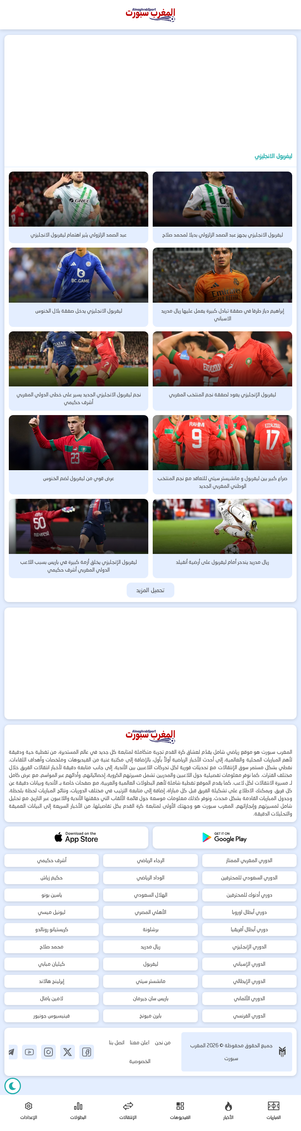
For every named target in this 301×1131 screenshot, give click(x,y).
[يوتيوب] (29, 1052)
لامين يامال (51, 998)
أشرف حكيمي (51, 860)
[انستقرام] (48, 1052)
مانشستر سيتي (151, 981)
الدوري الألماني (249, 998)
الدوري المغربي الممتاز (249, 860)
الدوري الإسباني (249, 964)
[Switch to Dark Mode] (12, 1086)
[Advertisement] (150, 90)
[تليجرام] (10, 1052)
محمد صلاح (52, 947)
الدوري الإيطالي (249, 981)
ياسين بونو (51, 895)
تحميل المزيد (150, 590)
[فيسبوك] (86, 1052)
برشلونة (151, 929)
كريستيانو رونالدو (51, 929)
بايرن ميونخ (150, 1016)
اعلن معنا (139, 1042)
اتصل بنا (116, 1042)
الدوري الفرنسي (249, 1016)
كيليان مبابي (51, 964)
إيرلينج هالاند (51, 981)
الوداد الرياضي (150, 878)
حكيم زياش (51, 878)
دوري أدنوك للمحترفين (249, 895)
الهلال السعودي (150, 895)
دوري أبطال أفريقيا (249, 929)
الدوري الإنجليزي (249, 947)
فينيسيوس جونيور (51, 1016)
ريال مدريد (150, 947)
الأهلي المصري (150, 912)
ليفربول (150, 964)
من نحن (163, 1042)
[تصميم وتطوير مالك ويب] (282, 1052)
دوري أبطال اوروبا (249, 912)
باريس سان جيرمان (150, 998)
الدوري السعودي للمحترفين (249, 878)
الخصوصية (139, 1061)
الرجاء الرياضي (150, 860)
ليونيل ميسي (51, 912)
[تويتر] (67, 1052)
